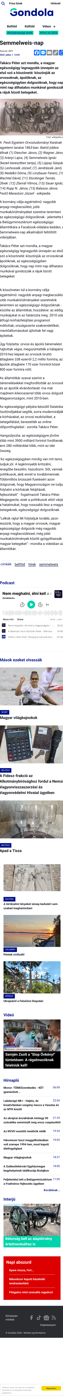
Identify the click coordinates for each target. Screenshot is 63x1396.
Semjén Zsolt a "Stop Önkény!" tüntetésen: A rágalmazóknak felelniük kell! (30, 1060)
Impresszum (48, 1325)
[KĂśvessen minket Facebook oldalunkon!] (31, 1318)
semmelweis (48, 564)
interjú (9, 996)
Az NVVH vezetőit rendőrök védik (25, 1131)
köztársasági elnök (21, 32)
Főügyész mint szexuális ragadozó (31, 1292)
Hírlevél (55, 3)
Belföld (12, 26)
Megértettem (51, 1388)
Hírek (32, 564)
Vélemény (49, 26)
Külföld (29, 26)
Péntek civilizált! (14, 954)
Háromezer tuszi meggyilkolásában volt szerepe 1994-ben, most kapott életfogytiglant (26, 1144)
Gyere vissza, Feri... (21, 1270)
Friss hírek (15, 3)
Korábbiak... (52, 1190)
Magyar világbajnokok (17, 1157)
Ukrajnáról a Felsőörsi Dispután (23, 1001)
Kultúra (9, 899)
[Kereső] (3, 3)
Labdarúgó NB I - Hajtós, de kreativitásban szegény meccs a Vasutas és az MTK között (31, 1105)
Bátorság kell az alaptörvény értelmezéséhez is (28, 1241)
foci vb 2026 (49, 32)
